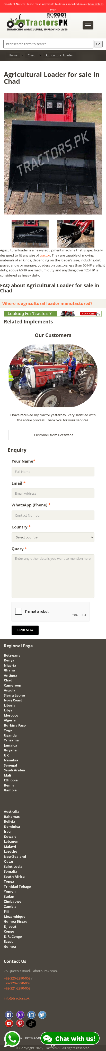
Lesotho (10, 851)
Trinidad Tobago (17, 886)
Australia (11, 811)
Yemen (10, 891)
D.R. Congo (13, 936)
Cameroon (12, 685)
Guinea (10, 946)
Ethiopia (11, 780)
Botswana (12, 655)
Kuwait (10, 836)
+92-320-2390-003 (17, 983)
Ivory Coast (13, 700)
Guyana (10, 750)
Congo (9, 931)
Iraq (7, 831)
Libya (8, 710)
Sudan (9, 896)
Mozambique (14, 916)
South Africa (14, 876)
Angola (9, 690)
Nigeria (10, 665)
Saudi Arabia (14, 770)
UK (6, 755)
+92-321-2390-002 (17, 988)
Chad (8, 680)
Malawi (10, 846)
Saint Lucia (13, 866)
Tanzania (11, 740)
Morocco (11, 715)
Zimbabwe (12, 901)
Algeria (10, 720)
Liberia (9, 705)
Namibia (11, 760)
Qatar (9, 861)
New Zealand (15, 856)
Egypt (8, 941)
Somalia (10, 871)
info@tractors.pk (17, 998)
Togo (8, 730)
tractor (45, 255)
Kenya (9, 660)
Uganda (10, 735)
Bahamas (12, 816)
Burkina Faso (15, 725)
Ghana (9, 670)
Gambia (10, 790)
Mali (7, 775)
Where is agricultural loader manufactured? (47, 303)
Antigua (10, 675)
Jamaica (10, 745)
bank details (95, 4)
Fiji (6, 911)
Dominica (12, 826)
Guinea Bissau (16, 921)
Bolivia (9, 821)
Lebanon (11, 841)
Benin (9, 785)
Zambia (10, 906)
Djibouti (10, 926)
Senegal (10, 765)
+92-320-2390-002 (17, 978)
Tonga (9, 881)
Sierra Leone (14, 695)
